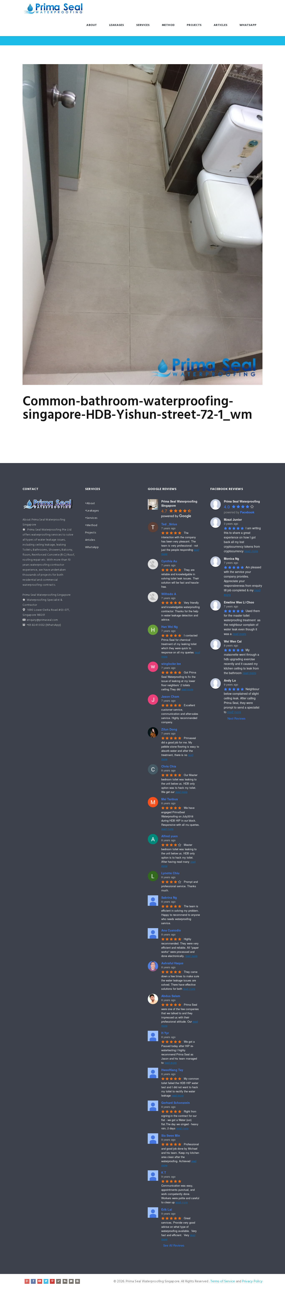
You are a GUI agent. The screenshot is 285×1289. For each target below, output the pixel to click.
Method (168, 25)
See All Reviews (173, 1245)
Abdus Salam (170, 996)
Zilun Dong (169, 729)
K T (163, 1172)
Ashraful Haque (172, 963)
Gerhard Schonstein (175, 1103)
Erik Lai (166, 1209)
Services (143, 25)
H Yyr (165, 1033)
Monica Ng (231, 558)
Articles (220, 25)
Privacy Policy (252, 1281)
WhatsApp (248, 25)
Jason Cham (170, 696)
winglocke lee (171, 664)
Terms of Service (223, 1281)
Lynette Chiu (170, 873)
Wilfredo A (168, 594)
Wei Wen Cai (233, 641)
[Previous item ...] (82, 224)
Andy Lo (230, 680)
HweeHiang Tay (172, 1070)
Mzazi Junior (233, 519)
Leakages (116, 25)
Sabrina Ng (169, 897)
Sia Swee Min (170, 1135)
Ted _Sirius (169, 524)
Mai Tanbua (169, 799)
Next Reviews (236, 718)
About (91, 25)
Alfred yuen (169, 836)
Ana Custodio (171, 930)
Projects (194, 25)
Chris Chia (168, 766)
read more (187, 689)
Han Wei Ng (169, 627)
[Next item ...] (202, 224)
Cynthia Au (169, 561)
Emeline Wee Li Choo (239, 602)
